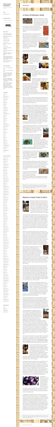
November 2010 (5, 261)
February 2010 (5, 275)
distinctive (30, 185)
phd (3, 134)
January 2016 (5, 197)
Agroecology (5, 99)
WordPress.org (5, 311)
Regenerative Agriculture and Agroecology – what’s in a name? (7, 53)
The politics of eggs (6, 38)
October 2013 (5, 218)
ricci (30, 186)
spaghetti (38, 186)
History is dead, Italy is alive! (35, 197)
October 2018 (5, 181)
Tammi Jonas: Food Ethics (7, 4)
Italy (34, 416)
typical (29, 187)
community (5, 107)
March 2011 (5, 256)
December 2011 (5, 242)
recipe (4, 139)
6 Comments (31, 417)
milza (40, 185)
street (23, 187)
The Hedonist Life (6, 145)
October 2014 (5, 210)
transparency (5, 147)
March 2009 (5, 288)
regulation (4, 140)
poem (4, 135)
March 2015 (5, 207)
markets (37, 416)
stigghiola (44, 186)
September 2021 (5, 167)
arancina (41, 184)
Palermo (24, 186)
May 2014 (4, 215)
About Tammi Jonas (6, 14)
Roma (45, 416)
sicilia (34, 186)
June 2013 (4, 223)
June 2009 (4, 285)
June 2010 (4, 269)
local (4, 131)
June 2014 (4, 213)
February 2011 (5, 258)
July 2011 (4, 250)
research (4, 142)
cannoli (26, 185)
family (4, 116)
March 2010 (5, 274)
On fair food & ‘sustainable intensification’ (7, 81)
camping (4, 104)
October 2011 (5, 245)
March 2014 (5, 216)
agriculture (5, 97)
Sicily (36, 186)
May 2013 (4, 224)
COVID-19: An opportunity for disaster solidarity (7, 61)
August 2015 (5, 200)
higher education (5, 124)
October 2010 (5, 262)
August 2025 (5, 157)
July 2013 (4, 221)
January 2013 (5, 229)
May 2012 (4, 234)
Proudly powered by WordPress (27, 424)
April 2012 (4, 235)
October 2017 (5, 189)
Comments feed (5, 310)
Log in (4, 307)
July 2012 (4, 232)
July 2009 (4, 283)
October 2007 (5, 296)
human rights (5, 126)
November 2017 (5, 188)
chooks (4, 105)
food (4, 121)
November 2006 (5, 301)
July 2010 (4, 267)
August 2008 (5, 291)
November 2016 (5, 192)
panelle (27, 186)
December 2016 (5, 191)
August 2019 (5, 173)
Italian (38, 185)
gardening (4, 123)
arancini (24, 185)
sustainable (5, 143)
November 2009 (5, 280)
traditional (26, 187)
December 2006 (5, 299)
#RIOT (4, 94)
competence (5, 108)
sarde (32, 186)
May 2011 (4, 253)
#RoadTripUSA (5, 96)
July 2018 (4, 183)
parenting (4, 132)
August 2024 (5, 161)
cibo (28, 185)
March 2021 (5, 170)
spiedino (42, 186)
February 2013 (5, 227)
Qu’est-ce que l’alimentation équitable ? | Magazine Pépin (7, 79)
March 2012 (5, 237)
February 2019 (5, 178)
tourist (26, 417)
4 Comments (34, 187)
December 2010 (5, 259)
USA (4, 151)
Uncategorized (5, 150)
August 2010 (5, 266)
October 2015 (5, 199)
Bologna (24, 416)
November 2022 (5, 164)
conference (5, 110)
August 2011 (5, 248)
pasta (29, 186)
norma (43, 185)
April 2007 (4, 297)
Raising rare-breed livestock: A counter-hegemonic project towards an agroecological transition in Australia (8, 58)
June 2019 (4, 175)
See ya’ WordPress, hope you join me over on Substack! (7, 34)
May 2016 (4, 196)
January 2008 (5, 293)
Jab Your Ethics (5, 46)
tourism (24, 417)
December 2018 (5, 180)
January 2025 (5, 159)
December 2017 (5, 186)
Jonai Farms (5, 129)
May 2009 (4, 286)
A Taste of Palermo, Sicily (33, 15)
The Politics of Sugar (6, 40)
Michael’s (28, 340)
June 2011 (4, 251)
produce (4, 137)
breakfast (4, 102)
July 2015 (4, 202)
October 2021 (5, 165)
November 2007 (5, 294)
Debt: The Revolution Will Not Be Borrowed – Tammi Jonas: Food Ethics (7, 73)
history (31, 416)
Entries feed (5, 308)
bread (4, 100)
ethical (4, 115)
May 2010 (4, 270)
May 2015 (4, 205)
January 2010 (5, 277)
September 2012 (5, 231)
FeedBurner (10, 26)
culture (26, 416)
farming (4, 118)
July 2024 (4, 162)
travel (4, 148)
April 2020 (4, 172)
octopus (45, 185)
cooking (4, 112)
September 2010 (5, 264)
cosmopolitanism (5, 113)
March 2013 (5, 226)
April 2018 (4, 184)
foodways (35, 185)
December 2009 (5, 278)
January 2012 (5, 240)
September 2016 (5, 194)
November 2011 (5, 243)
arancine (44, 184)
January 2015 (5, 208)
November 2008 (5, 289)
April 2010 (4, 272)
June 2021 (4, 169)
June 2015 (4, 204)
